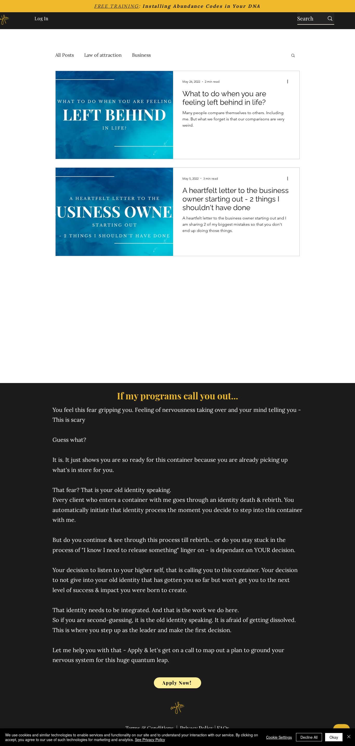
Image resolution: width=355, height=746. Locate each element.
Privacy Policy (196, 727)
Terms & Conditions (150, 727)
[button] (293, 56)
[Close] (349, 737)
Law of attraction (103, 55)
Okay (334, 737)
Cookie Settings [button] (279, 737)
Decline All (309, 737)
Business (141, 55)
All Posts (64, 55)
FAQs (223, 727)
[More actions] (289, 82)
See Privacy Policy (150, 739)
